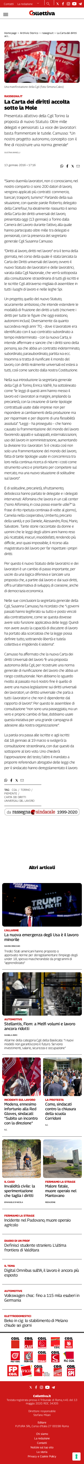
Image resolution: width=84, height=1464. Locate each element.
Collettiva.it (42, 1396)
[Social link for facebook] (63, 3)
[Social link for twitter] (57, 3)
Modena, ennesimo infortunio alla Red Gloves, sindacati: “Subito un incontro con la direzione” (21, 1113)
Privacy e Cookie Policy (42, 1456)
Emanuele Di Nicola (13, 1202)
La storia (42, 1451)
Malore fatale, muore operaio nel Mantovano (60, 1191)
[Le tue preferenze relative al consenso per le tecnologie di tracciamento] (76, 1456)
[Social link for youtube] (74, 3)
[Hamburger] (5, 14)
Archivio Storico (29, 33)
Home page (10, 33)
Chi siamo (42, 1433)
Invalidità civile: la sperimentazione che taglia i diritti (19, 1191)
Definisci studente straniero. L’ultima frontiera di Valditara (35, 1247)
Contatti (9, 4)
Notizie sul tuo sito (42, 1447)
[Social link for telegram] (80, 3)
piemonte (10, 793)
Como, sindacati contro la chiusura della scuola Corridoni (60, 1111)
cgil (14, 789)
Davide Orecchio (12, 946)
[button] (62, 166)
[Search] (48, 4)
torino (25, 789)
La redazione (25, 4)
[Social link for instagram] (68, 3)
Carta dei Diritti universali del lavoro (19, 798)
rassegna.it (48, 33)
